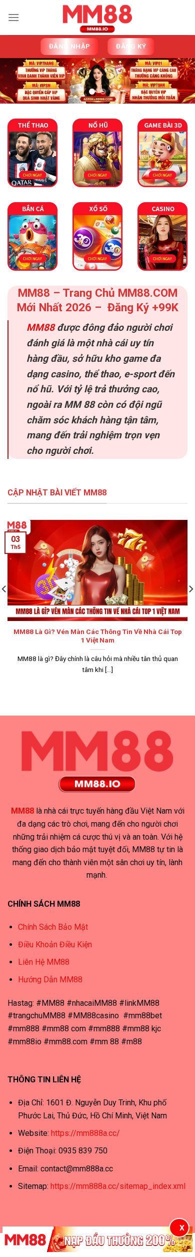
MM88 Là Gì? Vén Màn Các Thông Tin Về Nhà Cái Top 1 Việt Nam (98, 636)
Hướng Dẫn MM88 (50, 979)
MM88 (40, 327)
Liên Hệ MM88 (44, 962)
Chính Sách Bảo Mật (53, 927)
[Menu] (14, 17)
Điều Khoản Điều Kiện (55, 944)
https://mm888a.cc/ (85, 1133)
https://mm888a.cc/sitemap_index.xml (117, 1186)
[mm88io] (98, 17)
